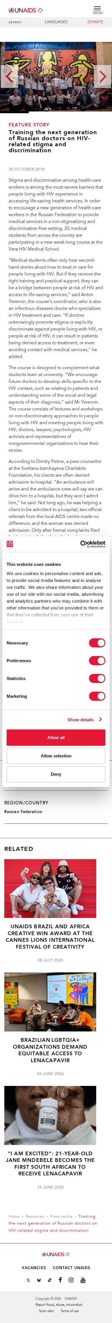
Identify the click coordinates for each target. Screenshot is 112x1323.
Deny (56, 774)
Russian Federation (23, 812)
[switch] (97, 660)
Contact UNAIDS (71, 1268)
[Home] (26, 9)
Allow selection (56, 755)
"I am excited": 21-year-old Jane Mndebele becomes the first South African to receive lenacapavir (50, 1164)
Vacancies (34, 1268)
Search (15, 22)
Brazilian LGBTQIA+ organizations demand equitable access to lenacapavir (50, 1050)
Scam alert (46, 1311)
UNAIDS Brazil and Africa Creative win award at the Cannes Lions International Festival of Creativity (50, 937)
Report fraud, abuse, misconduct (59, 1305)
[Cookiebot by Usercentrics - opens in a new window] (80, 544)
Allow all (56, 737)
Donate (95, 22)
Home (14, 1217)
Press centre (61, 1217)
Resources (35, 1217)
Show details (80, 719)
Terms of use (70, 1311)
